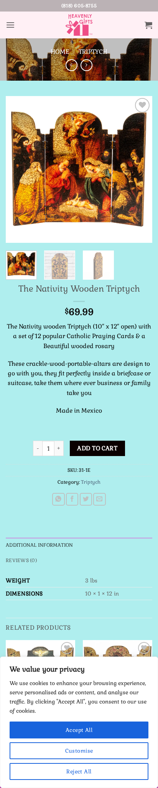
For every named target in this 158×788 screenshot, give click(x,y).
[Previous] (18, 169)
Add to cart (97, 448)
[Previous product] (86, 65)
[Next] (139, 169)
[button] (10, 25)
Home (60, 52)
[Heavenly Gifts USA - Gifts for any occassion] (79, 25)
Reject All (78, 771)
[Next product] (71, 65)
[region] (79, 722)
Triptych (93, 52)
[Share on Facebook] (72, 499)
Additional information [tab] (39, 545)
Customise (79, 750)
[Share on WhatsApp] (58, 499)
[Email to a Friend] (99, 499)
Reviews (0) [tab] (21, 560)
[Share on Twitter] (86, 499)
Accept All (79, 730)
